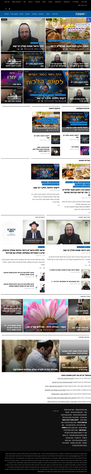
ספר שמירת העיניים (77, 412)
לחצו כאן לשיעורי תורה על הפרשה (62, 382)
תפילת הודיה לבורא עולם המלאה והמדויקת (35, 369)
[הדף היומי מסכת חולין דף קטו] (23, 34)
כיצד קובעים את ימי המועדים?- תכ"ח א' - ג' (57, 65)
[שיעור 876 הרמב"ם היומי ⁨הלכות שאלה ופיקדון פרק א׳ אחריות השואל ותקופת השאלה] (40, 288)
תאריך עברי (84, 2)
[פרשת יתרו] (12, 78)
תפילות (27, 14)
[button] (88, 20)
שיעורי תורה (60, 40)
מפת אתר (37, 2)
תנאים (44, 2)
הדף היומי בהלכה (34, 43)
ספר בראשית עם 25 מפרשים (78, 435)
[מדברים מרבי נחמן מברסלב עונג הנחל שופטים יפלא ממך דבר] (12, 95)
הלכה (47, 14)
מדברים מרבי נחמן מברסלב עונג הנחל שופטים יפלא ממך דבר (12, 99)
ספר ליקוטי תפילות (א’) (71, 430)
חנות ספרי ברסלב (16, 2)
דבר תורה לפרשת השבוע (82, 40)
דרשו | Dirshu (38, 49)
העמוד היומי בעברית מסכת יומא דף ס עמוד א (79, 65)
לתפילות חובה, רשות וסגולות (60, 394)
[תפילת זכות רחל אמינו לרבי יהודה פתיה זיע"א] (74, 364)
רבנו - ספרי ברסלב (82, 5)
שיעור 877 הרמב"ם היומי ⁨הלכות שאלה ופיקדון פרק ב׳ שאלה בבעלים (19, 273)
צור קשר (30, 2)
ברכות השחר (66, 2)
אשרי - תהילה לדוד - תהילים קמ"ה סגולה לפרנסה (45, 326)
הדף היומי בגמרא (84, 217)
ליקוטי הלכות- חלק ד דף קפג (51, 98)
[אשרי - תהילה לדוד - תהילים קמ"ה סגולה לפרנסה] (45, 315)
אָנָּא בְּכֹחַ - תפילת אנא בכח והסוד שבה (80, 329)
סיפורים (34, 14)
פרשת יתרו (17, 84)
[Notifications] (9, 9)
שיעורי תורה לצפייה (52, 40)
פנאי (24, 2)
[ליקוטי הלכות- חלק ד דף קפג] (45, 86)
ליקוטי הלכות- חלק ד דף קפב (76, 127)
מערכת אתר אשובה (59, 101)
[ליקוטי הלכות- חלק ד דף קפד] (79, 78)
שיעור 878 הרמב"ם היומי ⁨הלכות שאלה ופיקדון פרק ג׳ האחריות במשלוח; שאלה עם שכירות (24, 251)
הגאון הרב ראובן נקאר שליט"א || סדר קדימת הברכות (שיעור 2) (67, 46)
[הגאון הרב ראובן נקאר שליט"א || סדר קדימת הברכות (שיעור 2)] (68, 34)
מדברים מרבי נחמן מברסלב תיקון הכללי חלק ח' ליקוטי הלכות (13, 63)
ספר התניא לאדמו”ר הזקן (68, 422)
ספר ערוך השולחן (75, 443)
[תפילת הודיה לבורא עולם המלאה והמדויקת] (30, 356)
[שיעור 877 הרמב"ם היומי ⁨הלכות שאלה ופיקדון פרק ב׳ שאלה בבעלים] (40, 276)
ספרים (21, 14)
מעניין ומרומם (85, 296)
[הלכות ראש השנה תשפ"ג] (79, 307)
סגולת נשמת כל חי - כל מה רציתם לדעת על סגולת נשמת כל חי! (12, 327)
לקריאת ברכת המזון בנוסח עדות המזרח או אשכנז (61, 398)
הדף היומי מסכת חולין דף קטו (28, 46)
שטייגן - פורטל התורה (53, 323)
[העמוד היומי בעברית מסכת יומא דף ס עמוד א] (79, 60)
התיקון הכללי (14, 14)
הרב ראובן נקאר (67, 40)
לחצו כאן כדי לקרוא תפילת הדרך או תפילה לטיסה (62, 402)
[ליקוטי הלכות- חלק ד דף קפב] (34, 60)
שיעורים (40, 14)
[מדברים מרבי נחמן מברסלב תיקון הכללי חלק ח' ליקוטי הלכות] (12, 60)
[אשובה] (81, 14)
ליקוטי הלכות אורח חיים (79, 440)
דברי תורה (74, 40)
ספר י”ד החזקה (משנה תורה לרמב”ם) (76, 432)
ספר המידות (69, 438)
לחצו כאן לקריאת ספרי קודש (53, 386)
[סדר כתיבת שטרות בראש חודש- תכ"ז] (79, 95)
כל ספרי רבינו (51, 95)
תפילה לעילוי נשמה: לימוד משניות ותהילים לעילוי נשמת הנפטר (74, 352)
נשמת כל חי (75, 2)
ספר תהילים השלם (81, 410)
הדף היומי (7, 2)
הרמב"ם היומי (40, 217)
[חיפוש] (6, 9)
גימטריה (50, 2)
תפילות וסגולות (62, 323)
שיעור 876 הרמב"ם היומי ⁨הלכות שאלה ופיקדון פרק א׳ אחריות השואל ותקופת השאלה (19, 285)
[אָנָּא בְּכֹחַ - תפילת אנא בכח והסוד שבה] (79, 324)
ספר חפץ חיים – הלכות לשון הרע (75, 425)
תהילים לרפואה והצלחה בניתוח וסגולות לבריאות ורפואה (12, 311)
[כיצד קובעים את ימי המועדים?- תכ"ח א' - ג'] (57, 60)
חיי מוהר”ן (78, 438)
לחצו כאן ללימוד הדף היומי (66, 378)
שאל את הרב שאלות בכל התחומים (55, 390)
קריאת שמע (58, 2)
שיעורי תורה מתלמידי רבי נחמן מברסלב (80, 43)
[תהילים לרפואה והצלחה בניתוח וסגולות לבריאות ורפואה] (12, 307)
